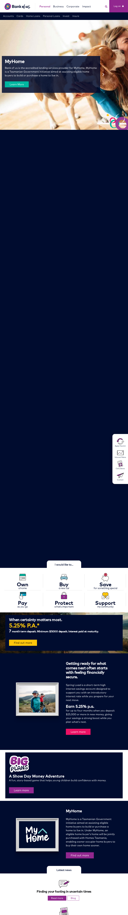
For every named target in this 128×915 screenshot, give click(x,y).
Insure (75, 16)
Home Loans (33, 16)
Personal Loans (51, 16)
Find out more (23, 642)
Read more (58, 898)
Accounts (8, 16)
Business (58, 6)
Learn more (78, 731)
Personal (44, 6)
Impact (86, 6)
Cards (20, 16)
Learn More (17, 84)
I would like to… (64, 564)
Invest (66, 16)
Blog (73, 898)
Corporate (72, 6)
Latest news (64, 870)
